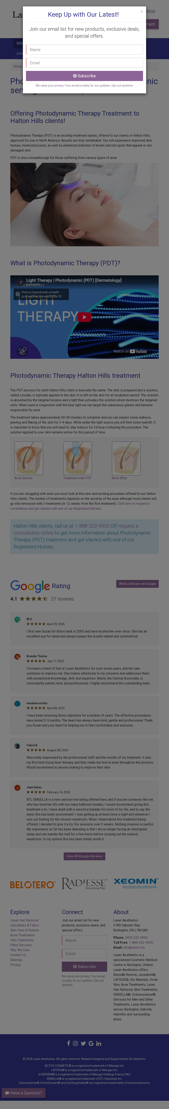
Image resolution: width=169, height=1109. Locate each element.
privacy (58, 85)
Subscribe (86, 75)
